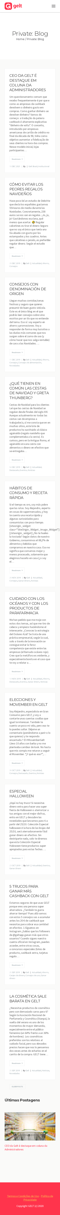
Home (20, 39)
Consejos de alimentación (29, 362)
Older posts (17, 1086)
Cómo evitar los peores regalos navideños (26, 189)
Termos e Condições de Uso (23, 1196)
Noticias (31, 470)
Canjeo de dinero (16, 975)
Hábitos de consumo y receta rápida (28, 493)
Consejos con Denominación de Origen (27, 289)
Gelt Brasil (32, 166)
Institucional (43, 166)
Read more (16, 159)
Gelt (27, 263)
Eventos (23, 470)
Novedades (14, 365)
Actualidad (37, 263)
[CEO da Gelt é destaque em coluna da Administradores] (30, 1126)
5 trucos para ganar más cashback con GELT (29, 891)
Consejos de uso (32, 975)
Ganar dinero (24, 580)
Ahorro (45, 263)
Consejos (13, 266)
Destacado (14, 470)
